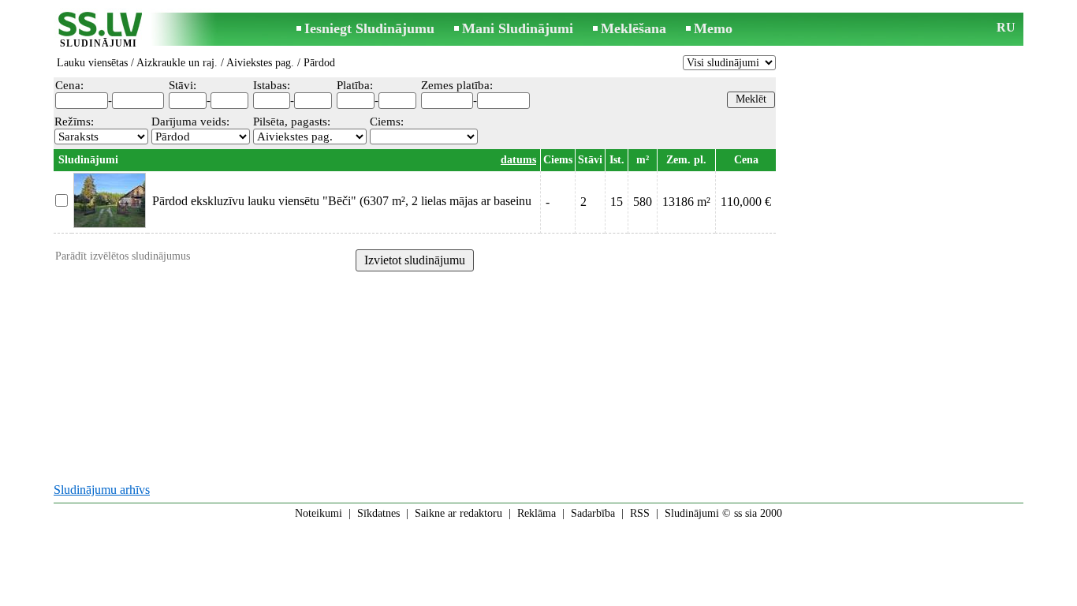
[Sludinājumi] (98, 30)
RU (1006, 27)
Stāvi (590, 160)
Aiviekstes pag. (260, 63)
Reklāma (536, 513)
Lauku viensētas (92, 63)
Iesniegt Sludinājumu (369, 28)
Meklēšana (633, 28)
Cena (746, 160)
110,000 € (746, 201)
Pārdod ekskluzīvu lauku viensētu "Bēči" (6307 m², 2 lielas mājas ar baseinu (341, 201)
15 (616, 201)
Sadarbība (593, 513)
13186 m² (686, 201)
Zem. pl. (686, 160)
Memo (713, 28)
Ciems (557, 160)
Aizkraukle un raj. (177, 63)
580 (642, 201)
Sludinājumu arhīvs (102, 489)
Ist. (616, 160)
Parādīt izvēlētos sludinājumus (122, 256)
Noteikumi (318, 513)
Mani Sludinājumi (517, 28)
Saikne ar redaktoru (458, 513)
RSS (640, 513)
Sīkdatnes (378, 513)
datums (518, 160)
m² (642, 160)
